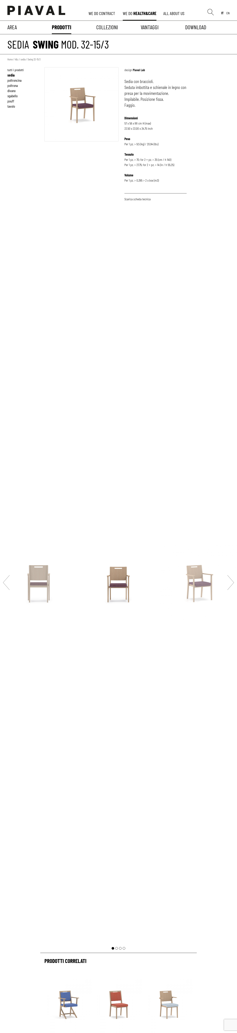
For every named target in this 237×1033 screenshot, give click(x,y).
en (228, 13)
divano (11, 90)
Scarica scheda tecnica (137, 199)
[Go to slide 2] (116, 948)
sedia (18, 44)
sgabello (12, 96)
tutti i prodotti (15, 70)
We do (102, 13)
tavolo (11, 106)
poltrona (12, 85)
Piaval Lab (139, 70)
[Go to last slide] (6, 582)
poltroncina (14, 80)
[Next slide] (230, 582)
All (174, 13)
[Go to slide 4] (124, 948)
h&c (17, 59)
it (222, 13)
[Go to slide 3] (120, 948)
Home (10, 59)
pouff (10, 101)
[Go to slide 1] (113, 948)
